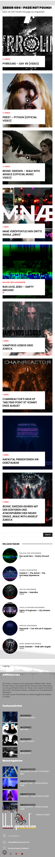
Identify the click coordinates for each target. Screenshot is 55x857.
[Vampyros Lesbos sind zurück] (27, 328)
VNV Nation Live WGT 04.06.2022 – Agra (35, 772)
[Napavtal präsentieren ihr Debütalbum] (27, 443)
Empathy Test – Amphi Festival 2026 (34, 784)
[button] (4, 852)
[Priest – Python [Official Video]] (27, 100)
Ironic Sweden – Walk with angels (35, 646)
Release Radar (11, 544)
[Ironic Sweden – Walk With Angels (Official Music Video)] (27, 157)
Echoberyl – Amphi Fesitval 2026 (34, 796)
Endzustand (25, 753)
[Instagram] (10, 854)
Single (21, 612)
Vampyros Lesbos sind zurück (18, 347)
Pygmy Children (27, 741)
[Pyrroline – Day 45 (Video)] (27, 43)
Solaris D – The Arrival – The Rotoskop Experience (32, 574)
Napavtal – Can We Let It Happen (35, 628)
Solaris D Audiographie (28, 570)
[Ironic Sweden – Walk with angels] (10, 646)
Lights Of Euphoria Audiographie (32, 607)
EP (3, 292)
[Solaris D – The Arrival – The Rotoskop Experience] (10, 573)
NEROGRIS (24, 729)
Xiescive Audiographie (27, 589)
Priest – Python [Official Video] (20, 118)
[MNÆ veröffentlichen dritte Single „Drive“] (27, 214)
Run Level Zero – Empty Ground (18, 288)
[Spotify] (22, 854)
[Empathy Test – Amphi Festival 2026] (10, 783)
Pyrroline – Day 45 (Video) (21, 63)
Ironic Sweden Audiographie (30, 643)
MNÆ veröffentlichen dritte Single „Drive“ (22, 233)
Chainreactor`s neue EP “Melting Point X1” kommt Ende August (20, 402)
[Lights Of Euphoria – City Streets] (10, 609)
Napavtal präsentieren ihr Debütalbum (20, 461)
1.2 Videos (6, 59)
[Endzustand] (10, 752)
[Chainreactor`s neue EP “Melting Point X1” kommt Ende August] (27, 386)
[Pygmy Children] (10, 740)
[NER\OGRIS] (10, 728)
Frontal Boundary (27, 717)
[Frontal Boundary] (10, 717)
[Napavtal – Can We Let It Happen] (10, 628)
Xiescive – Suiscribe (28, 592)
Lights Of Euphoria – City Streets (34, 610)
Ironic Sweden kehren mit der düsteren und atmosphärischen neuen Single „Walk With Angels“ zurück (20, 513)
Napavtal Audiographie (28, 625)
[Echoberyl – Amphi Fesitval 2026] (10, 795)
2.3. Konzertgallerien (27, 769)
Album (21, 594)
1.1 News (6, 227)
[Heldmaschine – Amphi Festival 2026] (10, 807)
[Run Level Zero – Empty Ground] (27, 271)
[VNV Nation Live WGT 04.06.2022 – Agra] (10, 771)
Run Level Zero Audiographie (14, 282)
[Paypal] (16, 854)
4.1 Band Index (25, 715)
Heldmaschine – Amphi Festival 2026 (34, 808)
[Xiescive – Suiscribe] (10, 591)
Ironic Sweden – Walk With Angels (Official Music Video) (21, 174)
